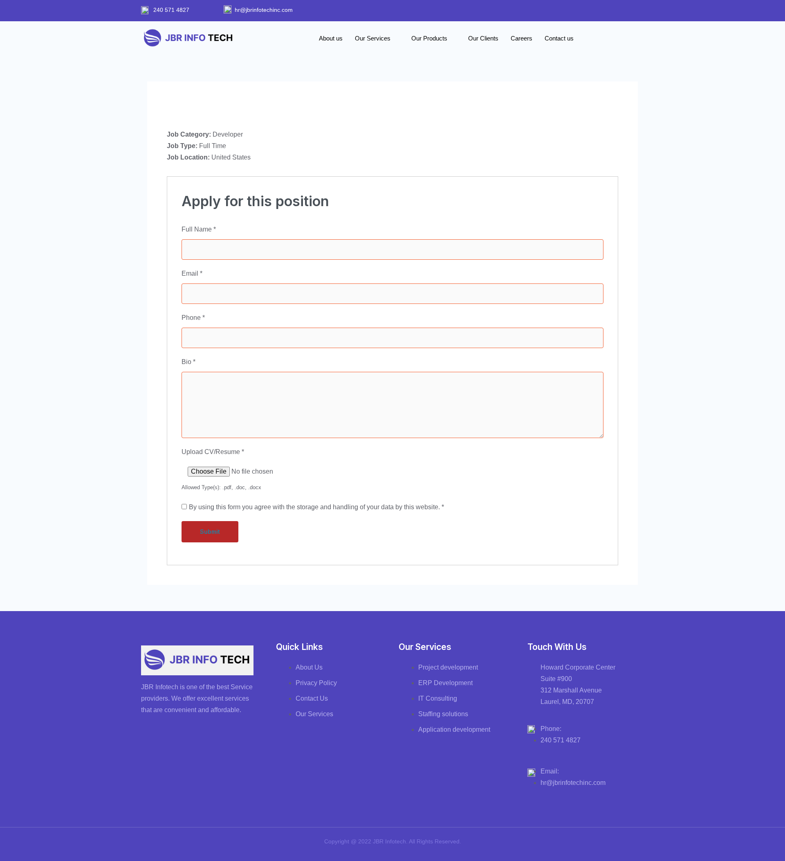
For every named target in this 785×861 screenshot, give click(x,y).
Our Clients (483, 38)
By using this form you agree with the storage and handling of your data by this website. (316, 507)
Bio (188, 361)
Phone (193, 317)
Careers (521, 38)
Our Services (372, 38)
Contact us (559, 38)
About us (331, 38)
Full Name (199, 229)
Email (192, 273)
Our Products (429, 38)
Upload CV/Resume (213, 451)
